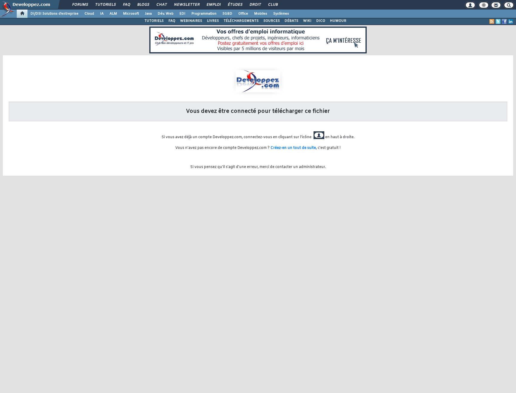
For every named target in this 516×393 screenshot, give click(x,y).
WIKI (307, 21)
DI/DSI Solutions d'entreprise (54, 14)
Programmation (203, 14)
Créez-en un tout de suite (293, 148)
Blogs (143, 4)
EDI (182, 14)
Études (235, 4)
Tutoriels (105, 4)
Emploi (213, 4)
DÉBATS (291, 21)
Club (272, 4)
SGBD (227, 14)
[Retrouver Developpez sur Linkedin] (510, 21)
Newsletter (186, 4)
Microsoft (131, 14)
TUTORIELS (154, 21)
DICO (320, 21)
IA (102, 14)
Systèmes (281, 14)
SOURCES (271, 21)
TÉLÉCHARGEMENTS (241, 21)
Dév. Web (165, 14)
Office (243, 14)
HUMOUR (338, 21)
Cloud (89, 14)
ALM (113, 14)
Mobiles (260, 14)
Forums (79, 4)
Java (148, 14)
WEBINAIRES (191, 21)
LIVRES (213, 21)
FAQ (126, 4)
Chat (161, 4)
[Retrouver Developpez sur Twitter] (498, 21)
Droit (255, 4)
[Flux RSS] (491, 21)
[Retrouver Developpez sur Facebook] (504, 21)
